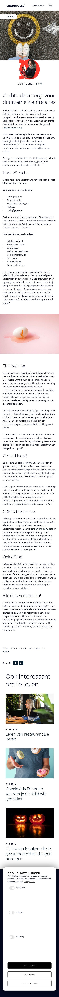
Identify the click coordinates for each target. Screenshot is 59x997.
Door (25, 84)
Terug (10, 17)
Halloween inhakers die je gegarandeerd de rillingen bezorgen (29, 853)
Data (39, 84)
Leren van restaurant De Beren (27, 736)
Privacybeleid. (29, 882)
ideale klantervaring (12, 127)
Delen (7, 663)
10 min (13, 729)
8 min (13, 784)
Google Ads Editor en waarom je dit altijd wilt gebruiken (26, 793)
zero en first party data (42, 528)
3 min (13, 844)
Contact (38, 5)
